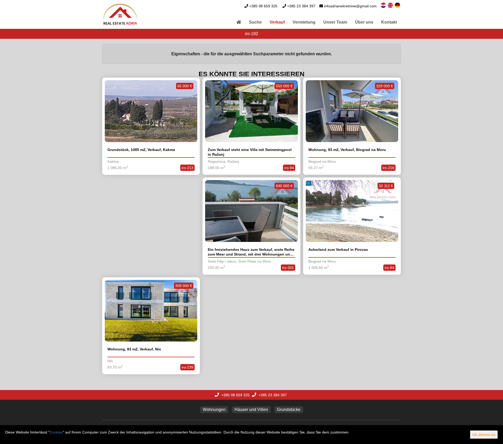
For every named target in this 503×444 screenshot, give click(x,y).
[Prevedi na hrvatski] (384, 5)
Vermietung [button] (304, 22)
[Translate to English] (391, 5)
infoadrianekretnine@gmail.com (350, 6)
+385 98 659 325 (263, 6)
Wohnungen (214, 409)
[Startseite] (238, 22)
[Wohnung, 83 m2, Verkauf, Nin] (151, 311)
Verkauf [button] (277, 22)
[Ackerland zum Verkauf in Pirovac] (352, 211)
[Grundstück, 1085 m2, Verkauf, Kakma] (151, 111)
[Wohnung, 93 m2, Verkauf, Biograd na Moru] (352, 111)
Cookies (56, 432)
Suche (255, 22)
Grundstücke (288, 409)
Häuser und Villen (251, 409)
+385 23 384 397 (301, 6)
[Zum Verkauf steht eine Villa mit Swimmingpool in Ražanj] (251, 111)
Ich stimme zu (483, 434)
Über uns (364, 22)
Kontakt (389, 22)
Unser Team (335, 22)
